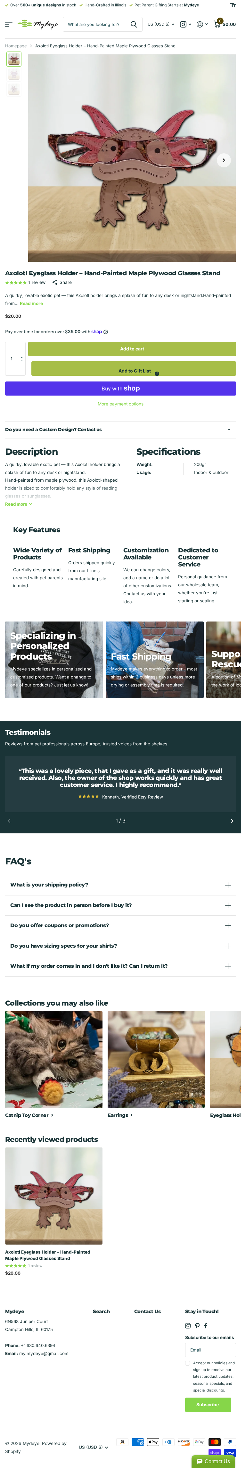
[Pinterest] (197, 1325)
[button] (23, 349)
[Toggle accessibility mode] (233, 5)
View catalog (8, 24)
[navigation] (13, 59)
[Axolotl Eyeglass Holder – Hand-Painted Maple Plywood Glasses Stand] (53, 1196)
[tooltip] (157, 374)
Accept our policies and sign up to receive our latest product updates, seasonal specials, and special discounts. (214, 1376)
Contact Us (147, 1311)
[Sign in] (202, 24)
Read (16, 504)
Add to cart (132, 348)
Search (101, 1311)
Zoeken (134, 24)
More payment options (121, 403)
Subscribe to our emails (209, 1337)
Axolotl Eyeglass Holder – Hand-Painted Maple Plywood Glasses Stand (47, 1255)
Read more (31, 303)
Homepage (16, 45)
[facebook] (205, 1325)
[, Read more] (185, 24)
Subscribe (208, 1404)
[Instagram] (188, 1325)
